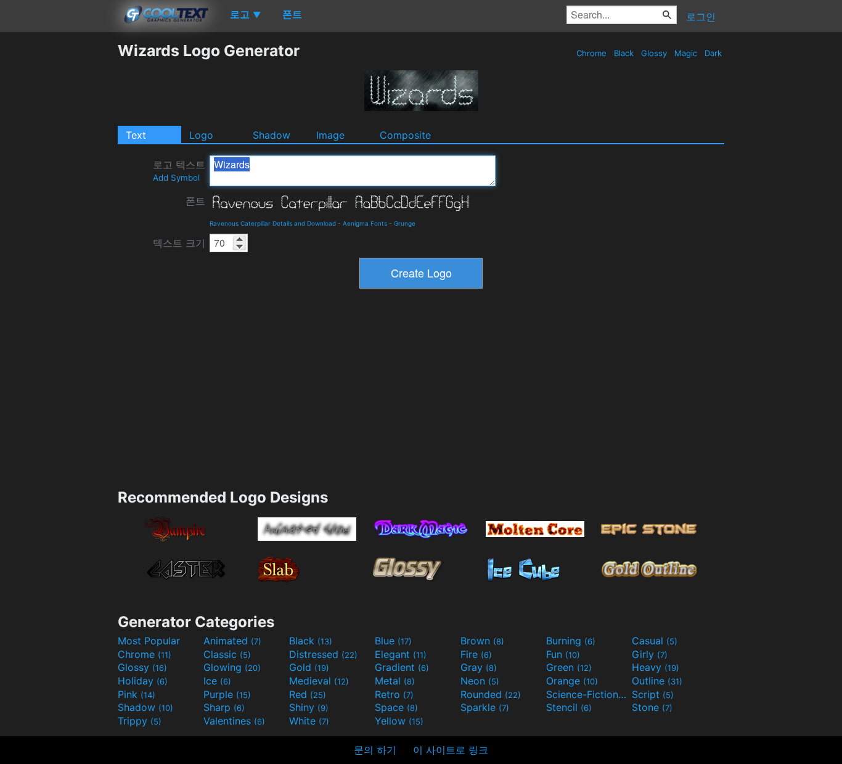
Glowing (232, 667)
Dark (713, 53)
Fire (476, 654)
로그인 (701, 16)
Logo (201, 135)
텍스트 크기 (179, 243)
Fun (563, 654)
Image (330, 135)
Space (396, 707)
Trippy (139, 721)
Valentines (234, 721)
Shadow (271, 135)
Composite (405, 135)
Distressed (323, 654)
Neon (479, 681)
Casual (654, 641)
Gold (309, 667)
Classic (227, 654)
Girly (650, 654)
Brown (482, 641)
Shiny (309, 707)
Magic (686, 53)
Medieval (319, 681)
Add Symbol (176, 178)
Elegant (401, 654)
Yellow (399, 721)
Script (653, 694)
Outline (657, 681)
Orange (572, 681)
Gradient (402, 667)
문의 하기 (375, 750)
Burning (570, 641)
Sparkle (484, 707)
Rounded (490, 694)
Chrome (591, 53)
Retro (394, 694)
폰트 (195, 201)
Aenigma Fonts (365, 223)
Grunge (404, 223)
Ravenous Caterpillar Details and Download (273, 223)
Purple (227, 694)
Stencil (569, 707)
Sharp (224, 707)
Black (623, 53)
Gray (478, 667)
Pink (136, 694)
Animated (232, 641)
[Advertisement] (58, 226)
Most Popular (149, 641)
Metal (395, 681)
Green (569, 667)
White (309, 721)
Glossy (654, 53)
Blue (393, 641)
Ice (217, 681)
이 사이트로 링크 (450, 750)
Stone (652, 707)
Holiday (143, 681)
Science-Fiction (587, 694)
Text (136, 135)
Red (307, 694)
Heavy (655, 667)
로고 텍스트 (179, 170)
